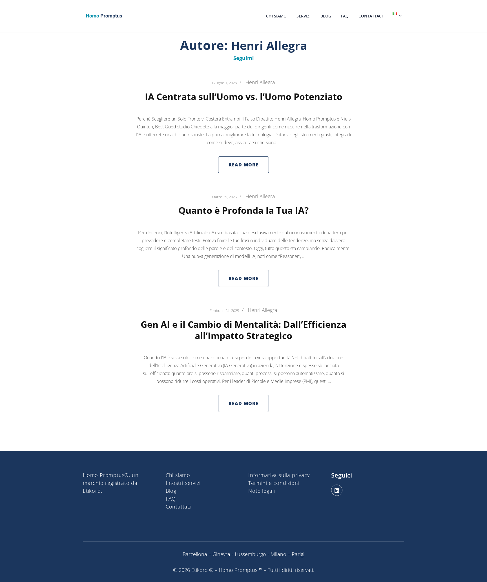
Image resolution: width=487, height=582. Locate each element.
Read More (244, 165)
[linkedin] (336, 490)
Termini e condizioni (273, 483)
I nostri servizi (183, 483)
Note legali (261, 490)
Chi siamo (276, 16)
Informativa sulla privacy (278, 475)
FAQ (345, 16)
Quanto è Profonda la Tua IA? (243, 210)
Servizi (303, 16)
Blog (325, 16)
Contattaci (370, 16)
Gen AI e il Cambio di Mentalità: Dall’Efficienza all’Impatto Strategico (243, 330)
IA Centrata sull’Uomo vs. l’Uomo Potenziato (243, 96)
